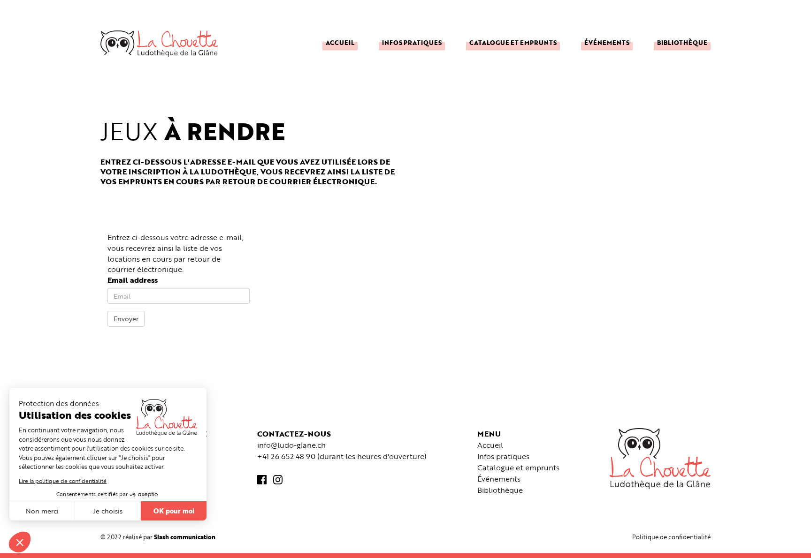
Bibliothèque (682, 42)
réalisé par (169, 537)
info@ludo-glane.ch (291, 445)
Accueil (340, 42)
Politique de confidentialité (671, 537)
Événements (606, 42)
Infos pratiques (412, 42)
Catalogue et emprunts (513, 42)
